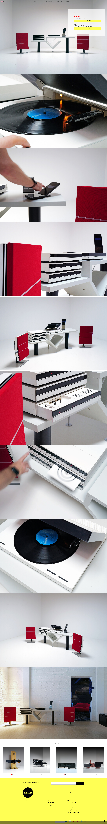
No (62, 822)
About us (73, 804)
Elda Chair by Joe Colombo (73, 814)
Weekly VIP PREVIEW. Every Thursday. (33, 783)
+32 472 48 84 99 (30, 804)
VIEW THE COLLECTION (87, 20)
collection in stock (49, 1)
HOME (35, 1)
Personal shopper (73, 802)
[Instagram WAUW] (28, 809)
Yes (57, 822)
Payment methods (73, 809)
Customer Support (73, 810)
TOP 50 (58, 1)
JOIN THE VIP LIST (88, 28)
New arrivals (40, 1)
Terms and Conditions (73, 805)
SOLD (62, 1)
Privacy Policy (73, 807)
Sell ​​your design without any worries (73, 800)
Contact (67, 1)
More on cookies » (69, 822)
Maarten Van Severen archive (73, 812)
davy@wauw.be (29, 805)
